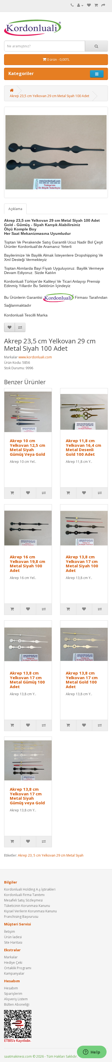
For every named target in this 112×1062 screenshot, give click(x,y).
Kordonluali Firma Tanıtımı (24, 894)
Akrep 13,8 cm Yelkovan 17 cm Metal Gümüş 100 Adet (27, 679)
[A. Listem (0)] (89, 5)
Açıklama (15, 209)
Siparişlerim (13, 993)
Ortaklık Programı (17, 968)
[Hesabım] (80, 5)
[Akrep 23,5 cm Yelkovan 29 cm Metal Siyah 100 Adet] (56, 152)
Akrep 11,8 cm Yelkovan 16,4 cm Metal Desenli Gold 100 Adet (83, 447)
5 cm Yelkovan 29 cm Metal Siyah (58, 855)
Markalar (11, 957)
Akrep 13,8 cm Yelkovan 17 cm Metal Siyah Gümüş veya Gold (27, 795)
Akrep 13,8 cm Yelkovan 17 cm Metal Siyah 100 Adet (82, 563)
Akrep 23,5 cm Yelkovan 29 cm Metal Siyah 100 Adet (49, 96)
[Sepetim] (96, 5)
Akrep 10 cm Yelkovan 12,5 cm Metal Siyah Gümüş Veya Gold (27, 447)
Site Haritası (13, 942)
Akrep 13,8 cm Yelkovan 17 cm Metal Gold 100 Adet (82, 679)
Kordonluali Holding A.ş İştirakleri (29, 889)
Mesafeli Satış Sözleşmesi (23, 900)
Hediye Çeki (13, 962)
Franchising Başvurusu (21, 916)
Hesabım (11, 988)
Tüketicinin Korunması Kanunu (27, 905)
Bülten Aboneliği (16, 1004)
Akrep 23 (25, 855)
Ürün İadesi (13, 937)
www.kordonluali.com (35, 357)
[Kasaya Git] (103, 5)
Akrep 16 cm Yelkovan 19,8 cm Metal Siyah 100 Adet (27, 563)
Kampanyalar (14, 973)
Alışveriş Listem (16, 999)
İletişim (9, 931)
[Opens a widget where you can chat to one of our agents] (92, 1052)
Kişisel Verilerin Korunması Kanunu (30, 911)
